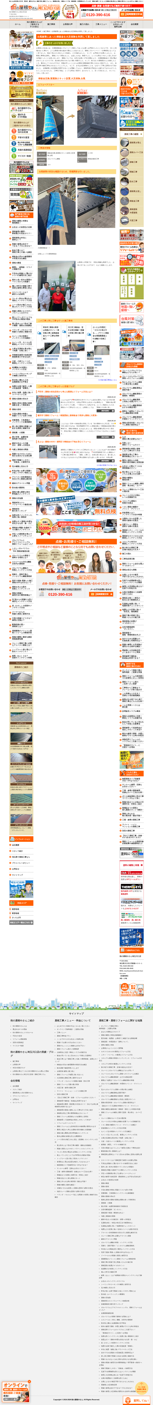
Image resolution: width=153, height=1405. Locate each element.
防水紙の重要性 (18, 488)
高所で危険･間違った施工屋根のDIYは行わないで (22, 581)
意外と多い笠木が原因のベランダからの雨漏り (22, 281)
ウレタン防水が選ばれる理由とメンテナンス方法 (22, 299)
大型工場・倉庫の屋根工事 (66, 1088)
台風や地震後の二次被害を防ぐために (132, 593)
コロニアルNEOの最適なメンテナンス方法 (132, 543)
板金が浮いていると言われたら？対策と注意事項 (133, 723)
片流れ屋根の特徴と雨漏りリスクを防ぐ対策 (22, 415)
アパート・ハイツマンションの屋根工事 (131, 825)
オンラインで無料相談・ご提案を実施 (70, 1029)
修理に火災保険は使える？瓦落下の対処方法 (133, 587)
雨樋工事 (133, 172)
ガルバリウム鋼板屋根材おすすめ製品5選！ (132, 406)
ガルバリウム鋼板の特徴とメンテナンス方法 (22, 569)
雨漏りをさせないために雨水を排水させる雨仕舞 (22, 455)
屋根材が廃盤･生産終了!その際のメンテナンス (21, 529)
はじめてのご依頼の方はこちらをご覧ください (73, 1026)
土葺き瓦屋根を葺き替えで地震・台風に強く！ (22, 349)
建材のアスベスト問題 (21, 483)
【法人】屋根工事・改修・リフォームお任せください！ (76, 1097)
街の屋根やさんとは (20, 1026)
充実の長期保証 (18, 1042)
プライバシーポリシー (21, 863)
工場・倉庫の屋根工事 (131, 820)
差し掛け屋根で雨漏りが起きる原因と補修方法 (117, 1356)
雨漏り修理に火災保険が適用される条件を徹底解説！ (120, 1391)
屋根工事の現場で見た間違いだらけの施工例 (131, 616)
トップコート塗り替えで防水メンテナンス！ (22, 650)
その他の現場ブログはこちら (107, 465)
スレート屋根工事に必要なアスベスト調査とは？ (22, 644)
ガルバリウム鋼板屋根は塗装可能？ (132, 389)
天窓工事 (133, 220)
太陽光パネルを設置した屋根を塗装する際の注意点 (75, 1188)
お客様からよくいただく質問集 (112, 1048)
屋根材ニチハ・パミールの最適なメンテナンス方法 (133, 531)
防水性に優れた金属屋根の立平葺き (113, 1323)
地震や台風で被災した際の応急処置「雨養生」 (22, 387)
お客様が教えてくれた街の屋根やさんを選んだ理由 (31, 1071)
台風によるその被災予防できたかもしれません (133, 576)
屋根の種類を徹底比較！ (127, 479)
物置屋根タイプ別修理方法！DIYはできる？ (131, 780)
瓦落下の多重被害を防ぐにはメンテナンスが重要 (132, 581)
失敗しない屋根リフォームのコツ (131, 444)
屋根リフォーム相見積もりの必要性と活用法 (72, 1116)
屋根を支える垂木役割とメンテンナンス (21, 588)
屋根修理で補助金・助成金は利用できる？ (131, 657)
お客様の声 (68, 24)
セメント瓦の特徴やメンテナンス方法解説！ (22, 337)
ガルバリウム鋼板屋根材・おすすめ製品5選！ (117, 1077)
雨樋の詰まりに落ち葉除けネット (68, 1178)
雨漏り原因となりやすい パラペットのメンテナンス (75, 1149)
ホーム (18, 24)
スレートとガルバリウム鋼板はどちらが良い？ (132, 371)
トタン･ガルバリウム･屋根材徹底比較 (21, 549)
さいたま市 (16, 917)
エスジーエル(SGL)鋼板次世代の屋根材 (21, 563)
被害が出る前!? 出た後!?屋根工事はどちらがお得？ (133, 700)
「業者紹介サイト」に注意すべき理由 (131, 746)
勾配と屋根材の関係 (20, 449)
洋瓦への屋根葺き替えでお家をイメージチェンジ (22, 535)
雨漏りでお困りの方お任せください (69, 1042)
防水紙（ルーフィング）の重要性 (113, 1294)
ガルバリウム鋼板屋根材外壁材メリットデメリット (133, 418)
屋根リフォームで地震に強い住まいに (70, 1074)
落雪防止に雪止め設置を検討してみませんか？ (73, 1162)
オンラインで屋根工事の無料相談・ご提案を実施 (132, 671)
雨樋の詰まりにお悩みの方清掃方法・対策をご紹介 (133, 803)
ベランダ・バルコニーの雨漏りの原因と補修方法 (22, 331)
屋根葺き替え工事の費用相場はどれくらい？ (132, 455)
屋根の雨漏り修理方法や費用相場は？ (22, 594)
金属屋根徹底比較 (107, 1313)
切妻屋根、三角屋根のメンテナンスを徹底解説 (22, 421)
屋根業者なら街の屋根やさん (23, 1093)
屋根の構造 (16, 263)
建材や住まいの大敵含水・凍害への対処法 (21, 444)
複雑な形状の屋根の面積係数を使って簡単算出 (22, 404)
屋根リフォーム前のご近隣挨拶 (68, 1049)
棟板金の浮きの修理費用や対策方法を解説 (22, 257)
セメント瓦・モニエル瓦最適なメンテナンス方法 (22, 343)
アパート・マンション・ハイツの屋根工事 (72, 1091)
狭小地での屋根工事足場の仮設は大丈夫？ (131, 548)
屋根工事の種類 (131, 134)
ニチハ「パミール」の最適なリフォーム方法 (117, 1055)
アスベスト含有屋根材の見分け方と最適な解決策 (22, 478)
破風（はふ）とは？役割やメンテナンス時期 (22, 657)
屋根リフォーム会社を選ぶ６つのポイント (133, 565)
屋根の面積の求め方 (20, 399)
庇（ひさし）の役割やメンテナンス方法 (22, 607)
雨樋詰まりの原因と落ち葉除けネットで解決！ (133, 809)
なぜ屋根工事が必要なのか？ (132, 438)
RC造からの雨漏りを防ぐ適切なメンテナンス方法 (22, 600)
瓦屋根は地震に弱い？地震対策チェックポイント (133, 605)
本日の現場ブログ (19, 1068)
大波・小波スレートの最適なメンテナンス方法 (22, 362)
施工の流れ (84, 24)
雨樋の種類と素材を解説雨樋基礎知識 (22, 638)
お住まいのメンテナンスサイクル (113, 1281)
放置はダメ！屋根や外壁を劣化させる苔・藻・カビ (119, 1339)
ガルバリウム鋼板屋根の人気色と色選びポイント (118, 1099)
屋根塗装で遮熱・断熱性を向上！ (113, 1213)
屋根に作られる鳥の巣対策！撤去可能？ (132, 815)
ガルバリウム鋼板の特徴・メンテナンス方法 (117, 1242)
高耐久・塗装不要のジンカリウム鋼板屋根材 (22, 575)
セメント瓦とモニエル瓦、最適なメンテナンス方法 (119, 1135)
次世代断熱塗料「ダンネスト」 (128, 628)
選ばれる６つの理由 (20, 1029)
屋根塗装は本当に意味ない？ (19, 239)
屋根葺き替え (135, 143)
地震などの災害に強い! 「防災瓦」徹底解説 (131, 610)
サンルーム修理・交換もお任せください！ (132, 785)
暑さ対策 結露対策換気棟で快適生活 (20, 438)
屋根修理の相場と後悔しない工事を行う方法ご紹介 (75, 1110)
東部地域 (15, 913)
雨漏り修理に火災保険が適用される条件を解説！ (132, 645)
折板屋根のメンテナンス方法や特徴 (113, 1128)
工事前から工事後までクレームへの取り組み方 (132, 689)
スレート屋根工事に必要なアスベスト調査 (116, 1236)
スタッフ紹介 (17, 851)
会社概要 (134, 24)
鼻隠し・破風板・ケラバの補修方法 (22, 268)
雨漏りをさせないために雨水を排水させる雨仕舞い (119, 1359)
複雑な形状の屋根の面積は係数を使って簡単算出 (118, 1200)
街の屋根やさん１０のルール (23, 1032)
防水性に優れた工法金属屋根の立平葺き (20, 381)
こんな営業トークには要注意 (131, 706)
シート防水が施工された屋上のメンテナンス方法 (22, 306)
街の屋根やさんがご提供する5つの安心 (34, 24)
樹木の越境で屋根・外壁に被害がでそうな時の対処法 (133, 734)
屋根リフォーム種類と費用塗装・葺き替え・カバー (133, 484)
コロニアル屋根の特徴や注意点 (129, 502)
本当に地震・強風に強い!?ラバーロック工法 (116, 1349)
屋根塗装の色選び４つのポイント (129, 622)
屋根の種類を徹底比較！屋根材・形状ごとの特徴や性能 (120, 1109)
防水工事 (133, 181)
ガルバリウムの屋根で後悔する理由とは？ (21, 556)
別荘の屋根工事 (128, 831)
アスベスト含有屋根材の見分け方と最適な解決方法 (119, 1232)
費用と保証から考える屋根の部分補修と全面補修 (74, 1130)
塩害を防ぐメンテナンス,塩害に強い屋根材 (22, 516)
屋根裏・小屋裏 (18, 432)
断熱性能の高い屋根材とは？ (18, 625)
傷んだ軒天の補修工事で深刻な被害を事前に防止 (22, 287)
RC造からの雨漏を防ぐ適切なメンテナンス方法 (118, 1249)
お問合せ (15, 869)
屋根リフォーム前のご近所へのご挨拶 (130, 683)
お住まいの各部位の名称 (22, 227)
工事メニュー (101, 24)
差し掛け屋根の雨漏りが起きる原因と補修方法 (22, 427)
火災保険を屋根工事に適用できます (69, 1078)
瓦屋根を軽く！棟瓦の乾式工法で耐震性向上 (117, 1223)
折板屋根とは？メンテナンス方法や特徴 (132, 514)
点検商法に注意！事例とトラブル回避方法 (72, 1052)
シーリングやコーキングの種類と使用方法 (22, 375)
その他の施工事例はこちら (107, 380)
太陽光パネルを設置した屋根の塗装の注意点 (132, 519)
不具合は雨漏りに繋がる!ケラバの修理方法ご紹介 (22, 274)
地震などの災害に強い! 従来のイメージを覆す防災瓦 (119, 1229)
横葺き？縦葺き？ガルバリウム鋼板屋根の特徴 (133, 412)
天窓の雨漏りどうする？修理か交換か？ (22, 619)
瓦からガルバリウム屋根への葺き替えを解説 (132, 383)
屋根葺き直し (135, 191)
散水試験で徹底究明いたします (68, 1068)
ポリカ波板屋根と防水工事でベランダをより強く (133, 797)
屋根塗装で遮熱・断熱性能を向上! (131, 634)
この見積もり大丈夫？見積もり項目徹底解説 (131, 694)
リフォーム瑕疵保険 (20, 1039)
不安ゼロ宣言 (17, 1036)
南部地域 (15, 909)
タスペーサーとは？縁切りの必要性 (20, 293)
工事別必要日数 (128, 559)
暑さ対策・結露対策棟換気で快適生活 (114, 1206)
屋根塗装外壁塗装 (133, 211)
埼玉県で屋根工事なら (21, 857)
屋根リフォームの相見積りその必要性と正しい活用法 (133, 677)
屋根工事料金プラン (64, 1036)
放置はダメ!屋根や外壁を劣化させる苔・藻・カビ (22, 522)
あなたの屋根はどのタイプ (110, 1032)
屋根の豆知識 (17, 498)
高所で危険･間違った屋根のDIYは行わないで (117, 1252)
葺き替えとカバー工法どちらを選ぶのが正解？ (132, 473)
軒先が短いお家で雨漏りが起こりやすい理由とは (22, 472)
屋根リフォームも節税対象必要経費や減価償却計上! (133, 842)
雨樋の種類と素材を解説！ (66, 1185)
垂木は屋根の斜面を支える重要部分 (69, 1136)
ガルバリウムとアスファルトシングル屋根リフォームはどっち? (22, 542)
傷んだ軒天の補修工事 (109, 1272)
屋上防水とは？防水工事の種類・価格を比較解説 (22, 324)
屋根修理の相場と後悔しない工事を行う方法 (131, 450)
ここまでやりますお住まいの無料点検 (118, 24)
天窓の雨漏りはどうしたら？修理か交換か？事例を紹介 (120, 1148)
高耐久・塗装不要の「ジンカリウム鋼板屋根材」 (118, 1246)
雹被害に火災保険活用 (109, 1385)
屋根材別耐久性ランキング (19, 510)
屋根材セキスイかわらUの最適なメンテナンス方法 (132, 537)
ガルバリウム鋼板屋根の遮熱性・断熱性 (132, 395)
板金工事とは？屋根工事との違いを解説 (22, 251)
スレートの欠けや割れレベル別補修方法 (131, 496)
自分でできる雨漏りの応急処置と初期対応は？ (132, 640)
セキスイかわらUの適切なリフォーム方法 (115, 1051)
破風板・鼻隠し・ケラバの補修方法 (113, 1144)
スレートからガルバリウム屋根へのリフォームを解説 (133, 377)
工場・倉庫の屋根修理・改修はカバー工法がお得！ (133, 791)
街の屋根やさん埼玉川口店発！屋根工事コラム (29, 1074)
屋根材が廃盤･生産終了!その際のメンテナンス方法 (119, 1170)
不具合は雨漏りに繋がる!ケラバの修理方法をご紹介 (119, 1163)
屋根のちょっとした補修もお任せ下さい (71, 1046)
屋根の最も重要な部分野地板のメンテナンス (21, 493)
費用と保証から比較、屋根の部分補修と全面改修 (133, 461)
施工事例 (51, 24)
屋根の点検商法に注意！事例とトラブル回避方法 (132, 717)
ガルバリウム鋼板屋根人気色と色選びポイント (132, 400)
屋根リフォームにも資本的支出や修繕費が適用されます (76, 1126)
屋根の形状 (16, 409)
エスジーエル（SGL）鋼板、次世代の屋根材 (117, 1320)
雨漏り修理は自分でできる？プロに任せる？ (22, 245)
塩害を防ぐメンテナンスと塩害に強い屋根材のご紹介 (120, 1336)
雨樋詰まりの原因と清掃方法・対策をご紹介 (72, 1175)
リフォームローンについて (66, 1123)
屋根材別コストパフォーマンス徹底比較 (22, 503)
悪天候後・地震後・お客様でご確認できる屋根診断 (119, 1038)
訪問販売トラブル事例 (131, 711)
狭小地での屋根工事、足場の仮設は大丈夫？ (117, 1067)
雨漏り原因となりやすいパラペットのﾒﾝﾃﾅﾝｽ (22, 312)
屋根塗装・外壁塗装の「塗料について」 (115, 1042)
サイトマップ (17, 875)
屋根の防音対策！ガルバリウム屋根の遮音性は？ (133, 424)
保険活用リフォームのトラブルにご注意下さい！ (118, 1329)
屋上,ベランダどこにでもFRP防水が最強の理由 (22, 318)
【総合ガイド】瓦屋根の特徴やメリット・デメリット (120, 1106)
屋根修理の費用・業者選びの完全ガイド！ (22, 232)
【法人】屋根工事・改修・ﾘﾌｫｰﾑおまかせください (133, 836)
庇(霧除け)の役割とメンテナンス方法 (20, 368)
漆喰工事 (133, 162)
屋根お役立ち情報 (129, 570)
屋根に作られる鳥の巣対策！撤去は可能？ (72, 1181)
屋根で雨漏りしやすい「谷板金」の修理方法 (21, 461)
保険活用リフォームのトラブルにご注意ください (133, 740)
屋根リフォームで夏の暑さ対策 (68, 1084)
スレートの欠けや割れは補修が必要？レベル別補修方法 (120, 1121)
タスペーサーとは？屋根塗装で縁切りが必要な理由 (119, 1160)
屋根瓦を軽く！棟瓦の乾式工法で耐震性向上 (131, 599)
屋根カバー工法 (136, 152)
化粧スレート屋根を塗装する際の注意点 (130, 525)
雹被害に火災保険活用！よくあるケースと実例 (132, 651)
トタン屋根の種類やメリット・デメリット (131, 508)
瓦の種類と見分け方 (20, 466)
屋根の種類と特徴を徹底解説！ (20, 222)
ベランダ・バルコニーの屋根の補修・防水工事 (73, 1081)
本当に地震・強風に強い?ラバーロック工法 (22, 393)
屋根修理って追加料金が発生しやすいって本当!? (132, 729)
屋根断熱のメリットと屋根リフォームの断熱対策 (22, 632)
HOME (39, 31)
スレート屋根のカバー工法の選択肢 (133, 490)
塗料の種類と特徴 (131, 865)
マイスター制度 (18, 1046)
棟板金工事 (134, 201)
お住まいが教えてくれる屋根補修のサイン (132, 467)
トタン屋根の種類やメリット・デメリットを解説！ (119, 1125)
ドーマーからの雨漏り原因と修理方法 (21, 613)
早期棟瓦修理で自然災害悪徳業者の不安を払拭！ (22, 356)
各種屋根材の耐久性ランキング (112, 1304)
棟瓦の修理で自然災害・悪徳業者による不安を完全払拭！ (121, 1177)
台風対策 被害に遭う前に (66, 1071)
